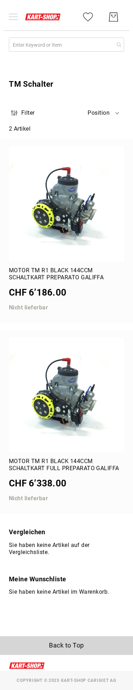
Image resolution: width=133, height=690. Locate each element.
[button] (104, 113)
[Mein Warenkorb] (113, 17)
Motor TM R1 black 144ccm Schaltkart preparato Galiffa (56, 274)
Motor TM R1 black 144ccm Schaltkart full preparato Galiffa (64, 465)
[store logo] (43, 16)
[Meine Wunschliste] (88, 16)
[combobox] (66, 45)
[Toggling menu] (13, 17)
